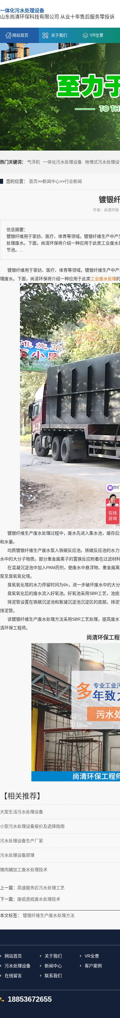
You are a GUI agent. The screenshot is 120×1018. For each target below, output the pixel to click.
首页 (33, 181)
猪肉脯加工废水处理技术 (23, 869)
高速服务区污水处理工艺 (41, 887)
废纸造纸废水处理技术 (38, 899)
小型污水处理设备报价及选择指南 (32, 826)
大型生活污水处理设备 (21, 811)
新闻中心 (51, 181)
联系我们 (53, 975)
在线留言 (13, 975)
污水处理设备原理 (17, 855)
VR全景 (96, 35)
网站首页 (20, 35)
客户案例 (93, 965)
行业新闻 (73, 181)
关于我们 (59, 35)
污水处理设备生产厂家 (21, 840)
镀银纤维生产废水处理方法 (48, 915)
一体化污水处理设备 (62, 161)
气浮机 (33, 161)
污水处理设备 (17, 965)
